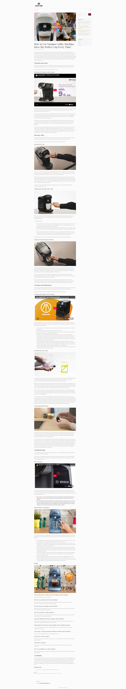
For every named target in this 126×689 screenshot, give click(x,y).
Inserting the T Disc (37, 171)
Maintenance (48, 673)
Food (79, 43)
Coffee (36, 672)
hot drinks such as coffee (50, 174)
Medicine (80, 44)
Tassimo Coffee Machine (53, 673)
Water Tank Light (43, 496)
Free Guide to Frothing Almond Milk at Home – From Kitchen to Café (84, 23)
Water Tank (59, 673)
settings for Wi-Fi (69, 557)
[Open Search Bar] (90, 10)
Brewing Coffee (37, 673)
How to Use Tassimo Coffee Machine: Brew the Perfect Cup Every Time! (83, 27)
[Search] (89, 14)
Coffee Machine (42, 673)
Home (36, 9)
